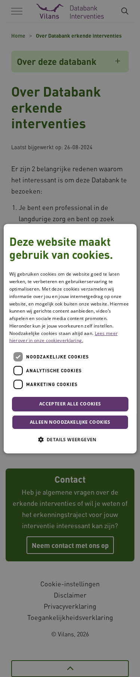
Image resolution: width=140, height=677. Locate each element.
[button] (69, 439)
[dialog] (69, 338)
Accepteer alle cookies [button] (70, 404)
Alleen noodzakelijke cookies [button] (69, 422)
